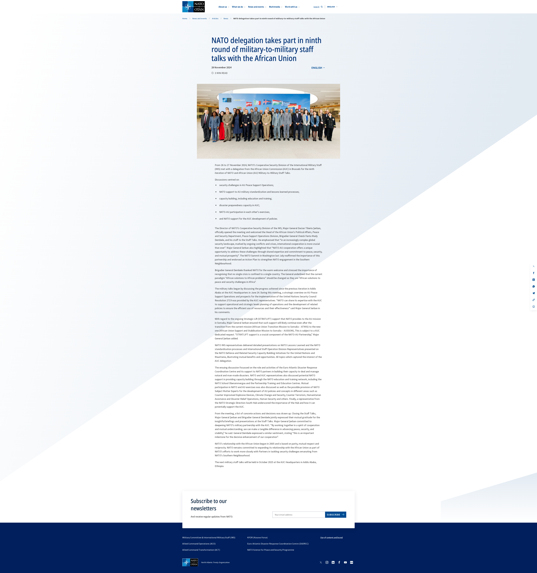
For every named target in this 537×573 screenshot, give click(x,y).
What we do (237, 6)
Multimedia (274, 6)
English (316, 67)
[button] (332, 6)
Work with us (291, 6)
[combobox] (332, 6)
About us (223, 6)
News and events (256, 6)
